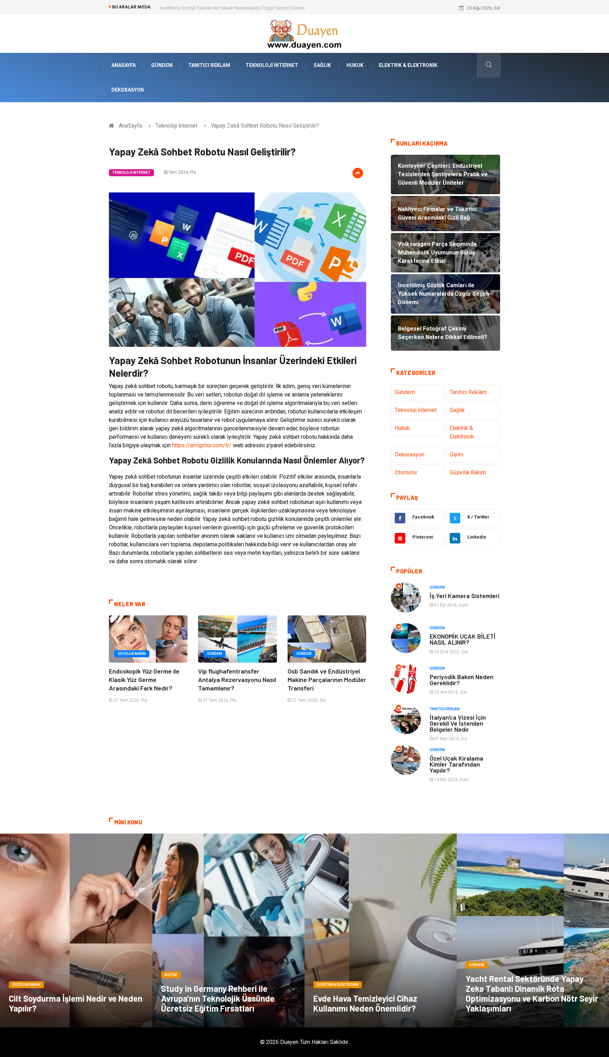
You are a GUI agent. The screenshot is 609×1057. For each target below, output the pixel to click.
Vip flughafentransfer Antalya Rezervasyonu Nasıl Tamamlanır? (237, 679)
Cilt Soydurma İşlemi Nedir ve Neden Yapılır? (75, 1003)
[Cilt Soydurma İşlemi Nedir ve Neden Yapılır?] (76, 930)
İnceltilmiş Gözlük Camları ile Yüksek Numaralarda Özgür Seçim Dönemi (232, 8)
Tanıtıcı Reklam (209, 65)
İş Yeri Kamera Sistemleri (464, 596)
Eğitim (171, 975)
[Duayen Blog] (304, 33)
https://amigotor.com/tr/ (202, 445)
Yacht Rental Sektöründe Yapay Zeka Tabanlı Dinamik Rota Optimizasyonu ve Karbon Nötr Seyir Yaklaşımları (532, 993)
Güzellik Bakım (132, 654)
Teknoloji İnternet (272, 65)
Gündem (162, 65)
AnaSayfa (123, 65)
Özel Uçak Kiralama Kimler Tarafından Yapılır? (456, 764)
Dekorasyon (127, 90)
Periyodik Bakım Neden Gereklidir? (461, 680)
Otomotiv (406, 472)
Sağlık (322, 65)
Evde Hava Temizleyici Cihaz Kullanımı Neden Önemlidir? (365, 1003)
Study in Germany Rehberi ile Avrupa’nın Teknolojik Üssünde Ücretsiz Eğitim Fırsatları (218, 998)
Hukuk (354, 65)
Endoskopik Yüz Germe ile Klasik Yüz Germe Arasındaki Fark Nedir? (144, 679)
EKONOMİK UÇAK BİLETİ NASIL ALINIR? (463, 639)
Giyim (456, 454)
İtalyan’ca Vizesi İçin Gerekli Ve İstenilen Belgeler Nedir (458, 723)
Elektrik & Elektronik (408, 65)
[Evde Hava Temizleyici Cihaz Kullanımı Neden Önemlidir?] (380, 930)
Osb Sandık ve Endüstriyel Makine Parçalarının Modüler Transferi (327, 679)
